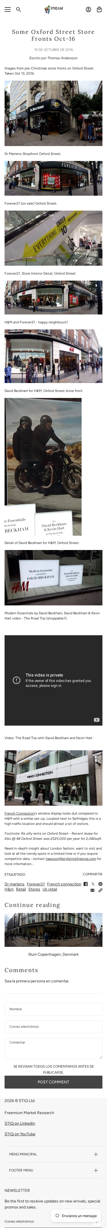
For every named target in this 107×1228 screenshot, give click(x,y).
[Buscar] (18, 9)
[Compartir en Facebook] (85, 884)
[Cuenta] (88, 9)
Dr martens (15, 884)
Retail (21, 889)
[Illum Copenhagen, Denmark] (53, 930)
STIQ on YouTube (20, 1134)
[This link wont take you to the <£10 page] (53, 238)
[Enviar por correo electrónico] (92, 890)
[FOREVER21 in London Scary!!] (53, 178)
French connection (64, 884)
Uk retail (50, 889)
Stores (34, 889)
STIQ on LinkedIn (20, 1123)
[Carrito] (99, 9)
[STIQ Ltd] (54, 10)
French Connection (20, 813)
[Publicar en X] (93, 884)
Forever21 (36, 884)
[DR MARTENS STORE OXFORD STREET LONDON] (53, 113)
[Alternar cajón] (8, 9)
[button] (100, 890)
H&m (9, 889)
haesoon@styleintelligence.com (71, 859)
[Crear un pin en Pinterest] (100, 884)
